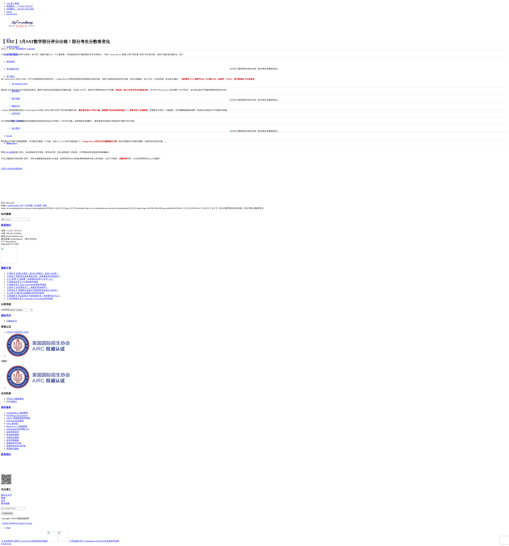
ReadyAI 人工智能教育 (16, 426)
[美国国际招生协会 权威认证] (47, 356)
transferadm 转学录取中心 (17, 429)
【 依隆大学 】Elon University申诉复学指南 (26, 284)
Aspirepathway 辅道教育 (17, 413)
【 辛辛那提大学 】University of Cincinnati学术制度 (29, 298)
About (9, 11)
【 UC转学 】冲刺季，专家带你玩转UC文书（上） (30, 279)
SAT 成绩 (10, 152)
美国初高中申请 (13, 443)
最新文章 (6, 268)
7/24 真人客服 (12, 3)
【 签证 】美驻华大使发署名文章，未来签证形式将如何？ (33, 276)
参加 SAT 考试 (10, 54)
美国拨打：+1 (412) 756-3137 (19, 6)
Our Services (11, 14)
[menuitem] (257, 3)
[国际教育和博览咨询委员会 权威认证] (17, 332)
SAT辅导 (38, 205)
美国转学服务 (12, 448)
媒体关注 (6, 315)
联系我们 (6, 225)
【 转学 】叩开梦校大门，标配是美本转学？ (27, 287)
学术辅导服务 (12, 435)
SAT (21, 205)
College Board (12, 205)
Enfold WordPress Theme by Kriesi (17, 523)
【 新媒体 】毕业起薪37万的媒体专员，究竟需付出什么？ (33, 296)
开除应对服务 (12, 437)
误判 (45, 205)
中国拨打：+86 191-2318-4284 (20, 9)
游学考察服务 (12, 440)
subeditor (31, 49)
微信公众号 (6, 495)
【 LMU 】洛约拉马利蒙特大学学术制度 (25, 293)
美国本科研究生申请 (15, 446)
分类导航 (5, 310)
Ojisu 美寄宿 (12, 423)
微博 (3, 498)
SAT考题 (29, 205)
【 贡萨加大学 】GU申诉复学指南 (22, 282)
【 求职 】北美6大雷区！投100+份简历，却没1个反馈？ (32, 273)
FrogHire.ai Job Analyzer (17, 415)
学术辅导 (20, 49)
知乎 (3, 500)
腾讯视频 (5, 503)
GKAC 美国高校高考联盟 (18, 418)
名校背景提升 (12, 432)
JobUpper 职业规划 (15, 421)
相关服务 (6, 407)
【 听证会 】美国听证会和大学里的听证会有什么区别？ (32, 290)
